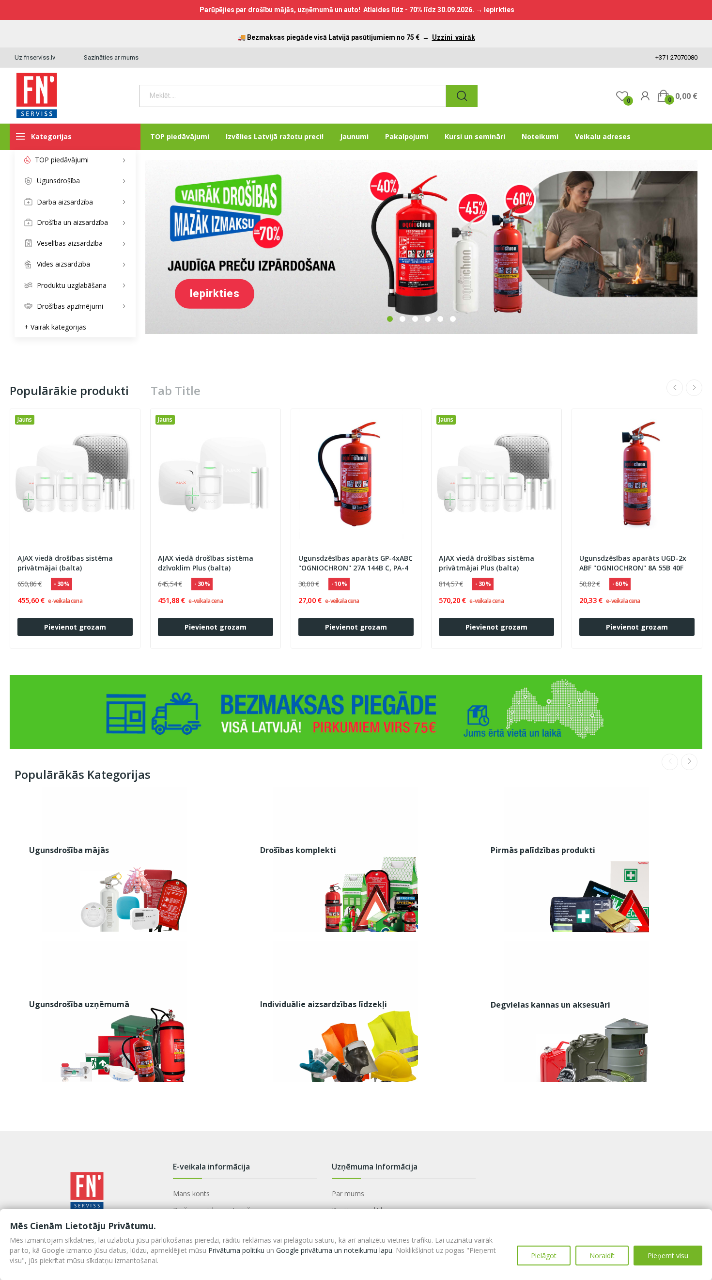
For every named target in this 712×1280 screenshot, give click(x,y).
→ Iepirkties (495, 10)
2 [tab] (402, 319)
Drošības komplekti (298, 850)
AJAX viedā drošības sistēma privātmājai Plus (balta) (486, 562)
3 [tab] (415, 319)
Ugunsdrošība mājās (69, 850)
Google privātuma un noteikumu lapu (334, 1250)
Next (694, 387)
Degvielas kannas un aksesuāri (550, 1005)
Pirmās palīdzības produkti (543, 850)
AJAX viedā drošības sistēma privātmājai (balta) (65, 562)
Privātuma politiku (236, 1250)
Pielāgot (544, 1255)
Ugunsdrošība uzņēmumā (79, 1004)
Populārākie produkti (69, 390)
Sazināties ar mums (111, 57)
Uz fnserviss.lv (35, 57)
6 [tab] (453, 319)
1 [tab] (390, 319)
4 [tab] (428, 319)
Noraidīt (602, 1255)
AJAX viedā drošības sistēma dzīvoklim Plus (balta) (205, 562)
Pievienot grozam (75, 627)
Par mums (348, 1193)
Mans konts (191, 1193)
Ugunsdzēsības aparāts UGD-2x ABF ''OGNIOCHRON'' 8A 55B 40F (632, 562)
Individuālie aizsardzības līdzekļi (323, 1004)
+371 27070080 (675, 57)
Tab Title (176, 390)
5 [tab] (440, 319)
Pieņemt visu (668, 1255)
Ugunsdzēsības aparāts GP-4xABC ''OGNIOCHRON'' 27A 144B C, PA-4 (355, 562)
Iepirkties (214, 293)
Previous (674, 387)
